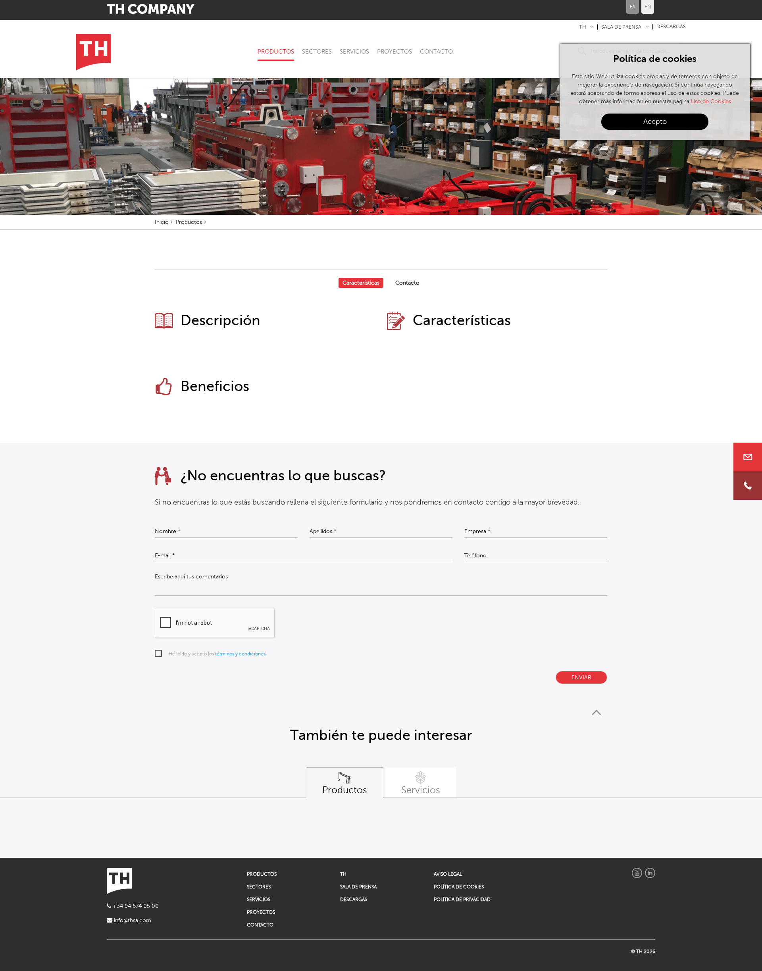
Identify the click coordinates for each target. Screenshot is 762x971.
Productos (189, 222)
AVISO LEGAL (448, 874)
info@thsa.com (131, 920)
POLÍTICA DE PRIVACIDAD (462, 899)
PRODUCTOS (276, 51)
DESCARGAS (671, 26)
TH (582, 27)
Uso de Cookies (711, 101)
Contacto (407, 283)
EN (648, 7)
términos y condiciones (240, 654)
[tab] (344, 782)
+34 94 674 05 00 (135, 906)
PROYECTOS (394, 51)
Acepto (655, 121)
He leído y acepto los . (218, 654)
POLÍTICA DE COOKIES (459, 886)
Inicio (162, 222)
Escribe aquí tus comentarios (191, 577)
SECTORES (317, 51)
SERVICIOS (354, 51)
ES (632, 7)
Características (361, 283)
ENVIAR (581, 677)
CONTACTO (436, 51)
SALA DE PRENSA (621, 27)
